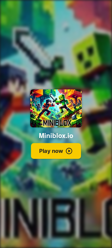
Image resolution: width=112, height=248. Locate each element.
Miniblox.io (56, 135)
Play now (51, 151)
